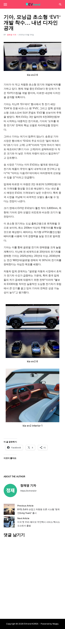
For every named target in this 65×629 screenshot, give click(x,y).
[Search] (60, 4)
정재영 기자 (11, 35)
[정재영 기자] (10, 490)
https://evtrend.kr (28, 490)
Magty (55, 624)
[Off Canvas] (5, 4)
